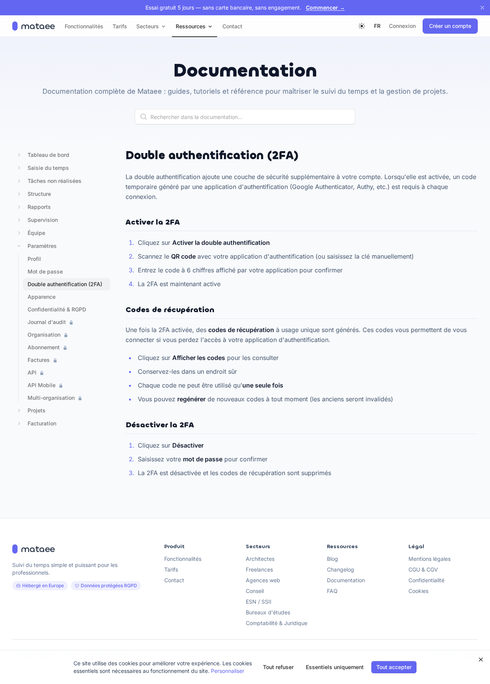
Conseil (255, 591)
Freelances (259, 569)
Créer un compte (450, 26)
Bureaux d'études (268, 612)
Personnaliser (227, 671)
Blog (332, 558)
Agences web (263, 580)
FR (377, 26)
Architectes (260, 558)
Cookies (418, 591)
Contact (174, 580)
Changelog (340, 569)
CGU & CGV (423, 569)
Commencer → (325, 7)
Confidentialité (426, 580)
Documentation (346, 580)
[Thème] (362, 26)
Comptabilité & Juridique (276, 623)
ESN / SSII (258, 601)
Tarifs (171, 569)
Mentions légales (429, 558)
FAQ (332, 591)
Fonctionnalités (182, 558)
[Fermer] (482, 8)
